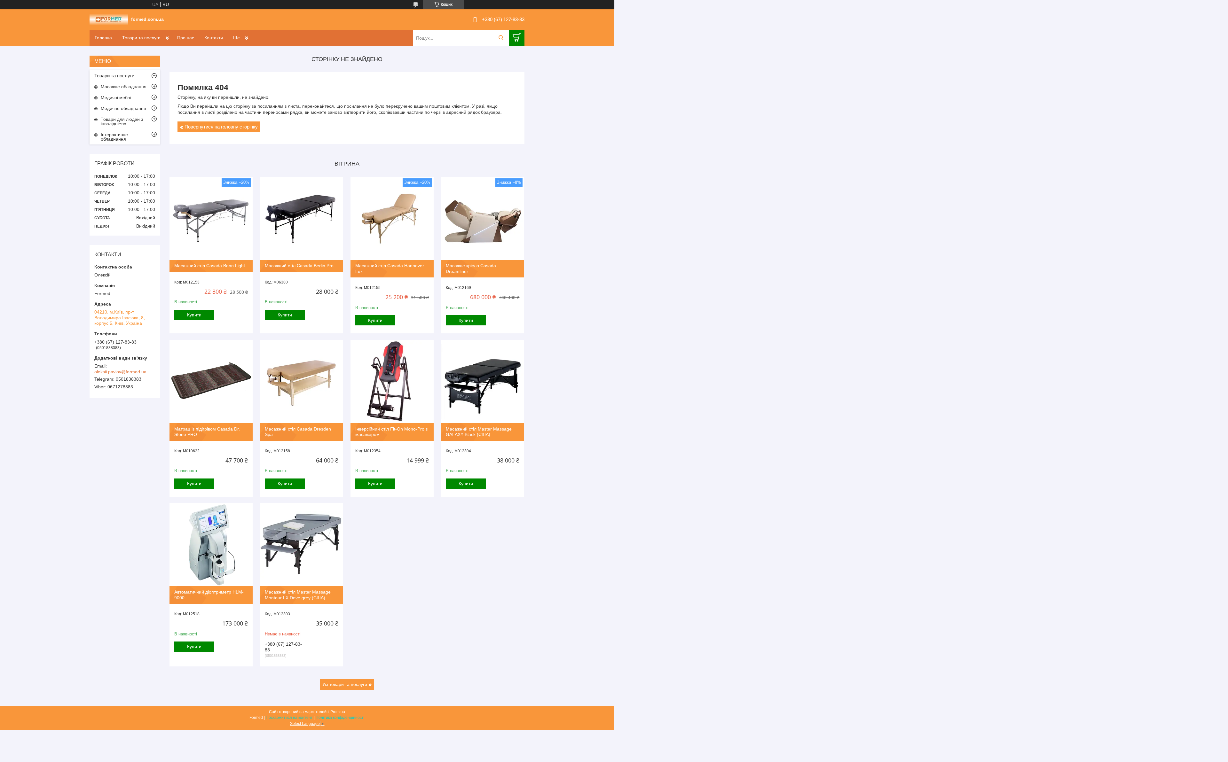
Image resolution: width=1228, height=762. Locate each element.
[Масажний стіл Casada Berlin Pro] (301, 218)
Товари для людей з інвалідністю (122, 121)
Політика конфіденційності (340, 717)
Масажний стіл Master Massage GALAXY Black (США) (479, 431)
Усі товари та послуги (344, 684)
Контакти (213, 37)
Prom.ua (337, 712)
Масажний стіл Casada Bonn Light (209, 265)
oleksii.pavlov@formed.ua (120, 371)
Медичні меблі (116, 97)
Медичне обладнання (123, 108)
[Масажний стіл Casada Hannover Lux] (392, 218)
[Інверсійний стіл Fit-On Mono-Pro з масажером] (392, 381)
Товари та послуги (141, 37)
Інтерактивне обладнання (114, 137)
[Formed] (109, 19)
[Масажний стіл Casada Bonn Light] (211, 218)
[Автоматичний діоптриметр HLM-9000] (211, 544)
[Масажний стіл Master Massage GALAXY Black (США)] (482, 381)
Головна (103, 37)
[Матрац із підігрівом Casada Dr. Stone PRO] (211, 381)
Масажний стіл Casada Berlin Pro (299, 265)
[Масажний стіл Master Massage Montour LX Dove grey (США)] (301, 544)
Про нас (185, 37)
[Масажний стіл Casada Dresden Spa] (301, 381)
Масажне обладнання (123, 86)
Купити (194, 314)
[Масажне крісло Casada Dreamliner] (482, 218)
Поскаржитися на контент (289, 717)
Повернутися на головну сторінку (221, 126)
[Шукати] (501, 38)
